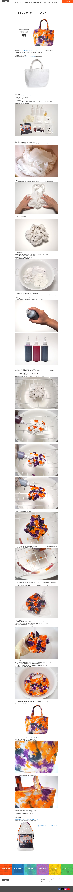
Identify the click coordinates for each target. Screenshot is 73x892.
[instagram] (65, 889)
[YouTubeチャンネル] (68, 889)
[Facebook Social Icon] (59, 889)
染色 (16, 853)
